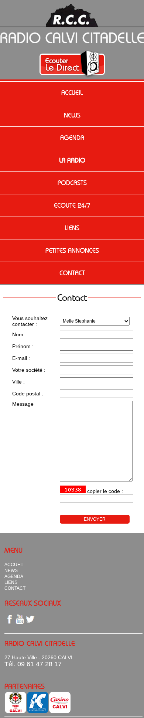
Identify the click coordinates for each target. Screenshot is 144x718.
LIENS (72, 228)
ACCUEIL (72, 93)
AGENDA (72, 138)
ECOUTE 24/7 (72, 205)
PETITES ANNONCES (72, 250)
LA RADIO (72, 160)
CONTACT (72, 273)
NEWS (72, 115)
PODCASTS (72, 183)
